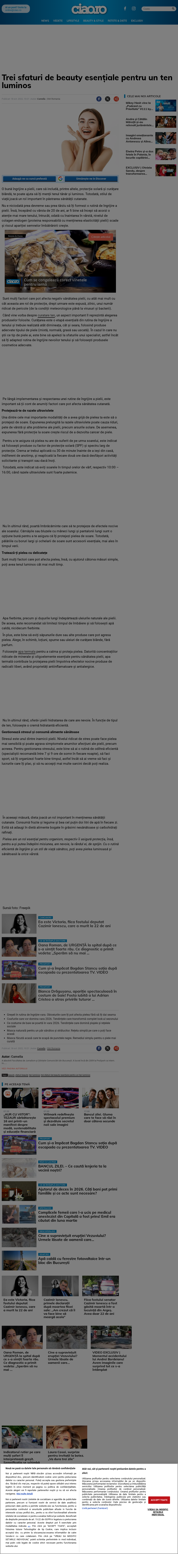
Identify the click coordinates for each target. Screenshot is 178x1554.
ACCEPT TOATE (159, 1500)
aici (29, 1526)
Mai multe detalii (25, 1493)
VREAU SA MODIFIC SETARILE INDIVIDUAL (158, 1512)
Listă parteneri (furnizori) (95, 1508)
